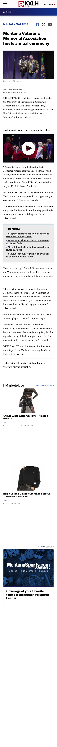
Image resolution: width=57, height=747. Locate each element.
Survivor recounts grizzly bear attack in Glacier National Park (27, 255)
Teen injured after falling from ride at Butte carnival (28, 249)
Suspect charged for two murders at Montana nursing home (27, 235)
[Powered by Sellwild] (50, 547)
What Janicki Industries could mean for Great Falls (27, 242)
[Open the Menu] (4, 4)
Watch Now (49, 4)
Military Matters (15, 24)
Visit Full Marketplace (45, 385)
